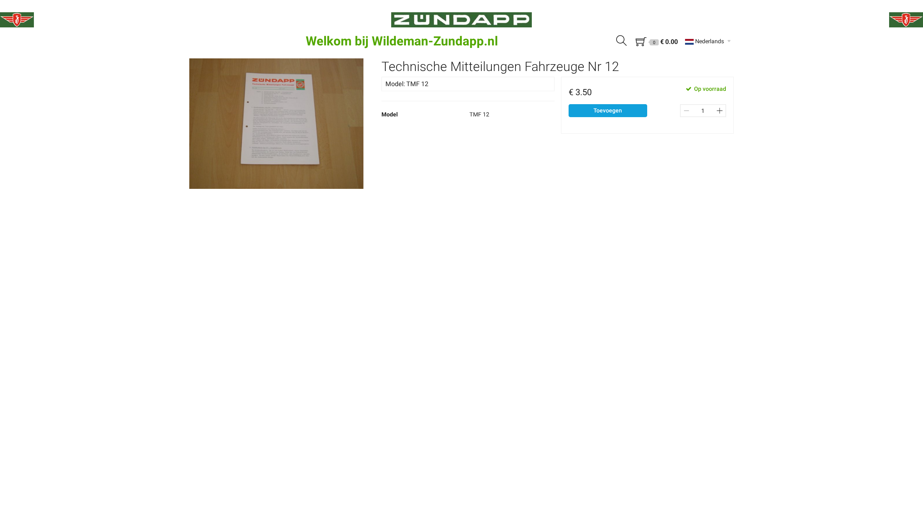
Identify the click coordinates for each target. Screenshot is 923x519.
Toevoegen (607, 110)
